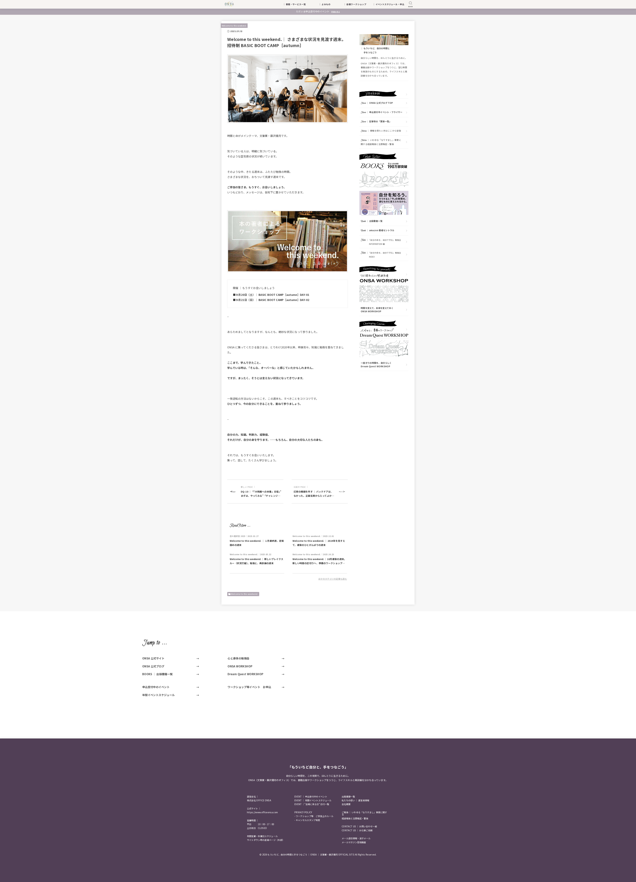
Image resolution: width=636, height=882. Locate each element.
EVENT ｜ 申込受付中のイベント (310, 796)
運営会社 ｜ (253, 796)
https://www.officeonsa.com (262, 812)
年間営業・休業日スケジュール (262, 836)
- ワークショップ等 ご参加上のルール (313, 816)
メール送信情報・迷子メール (356, 838)
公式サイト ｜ (254, 808)
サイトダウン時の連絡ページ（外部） (266, 840)
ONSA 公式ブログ (153, 666)
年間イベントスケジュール (158, 695)
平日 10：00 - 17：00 (260, 824)
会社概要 (346, 804)
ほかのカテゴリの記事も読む (332, 578)
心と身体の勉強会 (238, 658)
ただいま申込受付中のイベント (318, 11)
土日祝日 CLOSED (257, 828)
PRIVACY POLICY (303, 812)
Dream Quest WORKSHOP (245, 674)
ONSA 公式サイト (153, 658)
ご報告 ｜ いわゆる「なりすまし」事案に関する (364, 813)
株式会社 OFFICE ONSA (259, 800)
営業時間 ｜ (253, 820)
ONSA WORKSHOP (240, 666)
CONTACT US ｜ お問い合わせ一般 (359, 826)
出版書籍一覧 (348, 796)
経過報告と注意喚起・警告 (355, 818)
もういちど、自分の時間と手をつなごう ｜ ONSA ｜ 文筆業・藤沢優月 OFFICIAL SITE (310, 854)
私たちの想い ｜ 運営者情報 (355, 800)
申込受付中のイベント (155, 687)
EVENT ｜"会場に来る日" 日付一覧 (311, 804)
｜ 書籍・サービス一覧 (296, 4)
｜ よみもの (329, 4)
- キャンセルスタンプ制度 (307, 820)
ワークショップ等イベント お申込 (249, 687)
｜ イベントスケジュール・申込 (388, 4)
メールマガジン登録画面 (354, 842)
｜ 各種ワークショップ (357, 4)
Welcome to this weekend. (234, 25)
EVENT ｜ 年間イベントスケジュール (312, 800)
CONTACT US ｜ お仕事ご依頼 (357, 830)
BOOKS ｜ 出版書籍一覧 (157, 674)
